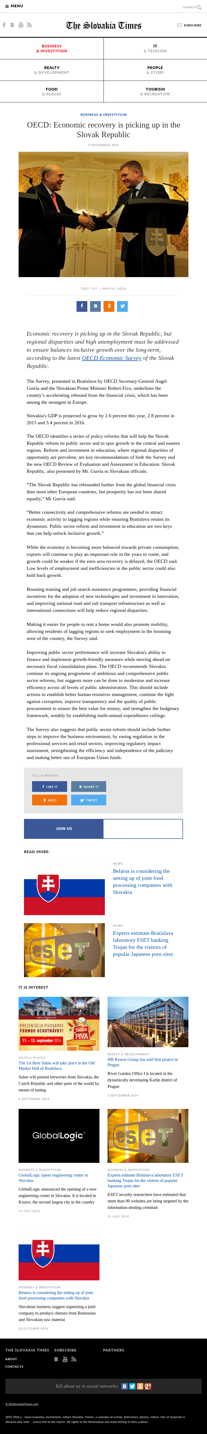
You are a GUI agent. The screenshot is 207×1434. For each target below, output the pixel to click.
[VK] (12, 25)
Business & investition (104, 114)
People (155, 70)
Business (51, 48)
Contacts (14, 1366)
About (11, 1359)
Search (189, 7)
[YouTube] (20, 25)
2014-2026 (12, 1417)
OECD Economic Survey (112, 357)
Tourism (155, 92)
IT (155, 48)
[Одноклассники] (140, 1386)
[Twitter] (122, 306)
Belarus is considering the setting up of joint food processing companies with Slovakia (142, 881)
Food (51, 92)
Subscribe (193, 25)
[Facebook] (4, 25)
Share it (91, 786)
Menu (17, 6)
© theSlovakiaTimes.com (21, 1404)
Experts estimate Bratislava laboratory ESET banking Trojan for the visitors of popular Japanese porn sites (143, 943)
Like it (52, 786)
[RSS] (29, 25)
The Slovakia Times (103, 26)
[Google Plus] (148, 1386)
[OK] (109, 306)
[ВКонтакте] (124, 1386)
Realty (52, 70)
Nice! (52, 800)
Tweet (92, 800)
